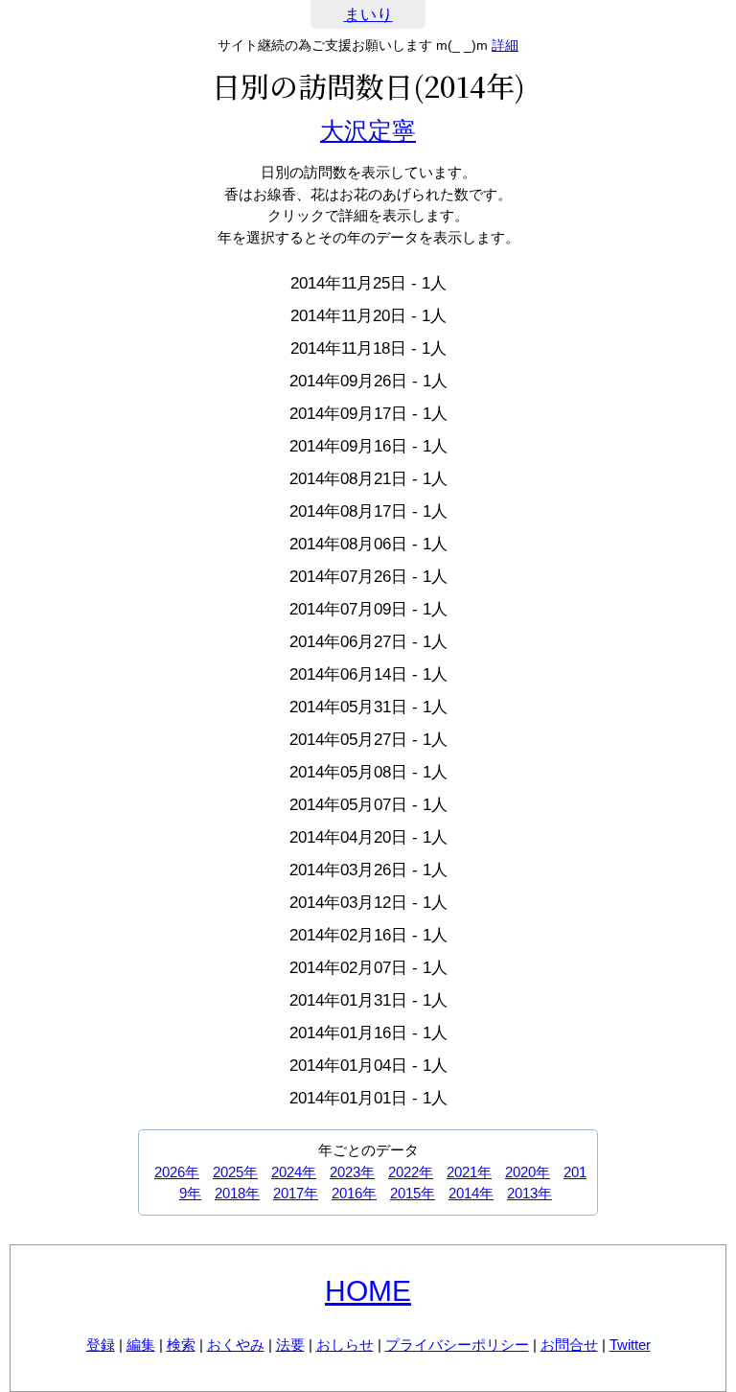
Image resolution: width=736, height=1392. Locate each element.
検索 (181, 1344)
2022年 (410, 1172)
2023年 (352, 1172)
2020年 (527, 1172)
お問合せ (569, 1344)
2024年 (293, 1172)
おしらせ (345, 1344)
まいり (368, 15)
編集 (140, 1344)
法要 (290, 1344)
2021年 (469, 1172)
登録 (100, 1344)
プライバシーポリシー (457, 1344)
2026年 (176, 1172)
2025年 (235, 1172)
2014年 (471, 1193)
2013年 (529, 1193)
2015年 (412, 1193)
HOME (368, 1291)
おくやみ (235, 1344)
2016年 (354, 1193)
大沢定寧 (368, 130)
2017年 (295, 1193)
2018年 (237, 1193)
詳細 (505, 45)
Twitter (630, 1344)
